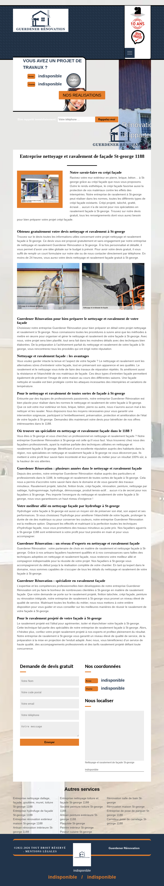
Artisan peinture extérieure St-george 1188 (79, 817)
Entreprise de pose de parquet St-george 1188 (128, 813)
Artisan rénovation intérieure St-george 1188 (33, 829)
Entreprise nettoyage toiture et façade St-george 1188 (79, 800)
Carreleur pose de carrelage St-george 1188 (127, 821)
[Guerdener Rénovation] (40, 30)
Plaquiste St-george (72, 823)
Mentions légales (41, 851)
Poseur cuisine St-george (76, 831)
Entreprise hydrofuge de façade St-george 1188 (33, 813)
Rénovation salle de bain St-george (124, 800)
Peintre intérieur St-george (77, 827)
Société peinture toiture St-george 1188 (81, 808)
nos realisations (82, 95)
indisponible (113, 680)
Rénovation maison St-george (126, 806)
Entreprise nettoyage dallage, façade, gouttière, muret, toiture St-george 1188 (33, 802)
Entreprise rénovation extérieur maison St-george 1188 (32, 821)
